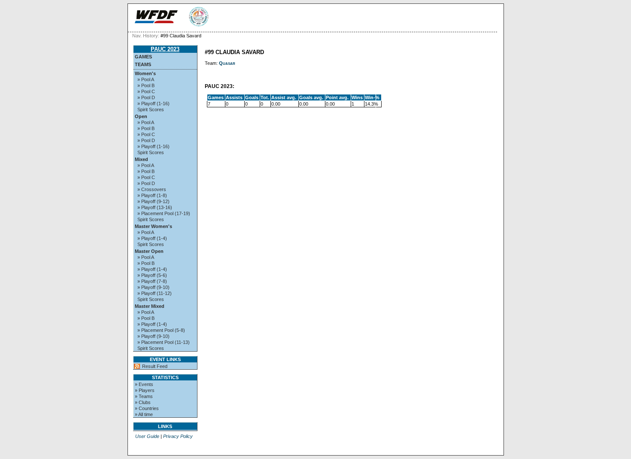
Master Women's (153, 226)
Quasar (227, 63)
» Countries (147, 408)
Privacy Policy (178, 436)
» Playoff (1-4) (152, 238)
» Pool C (146, 91)
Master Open (149, 251)
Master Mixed (149, 306)
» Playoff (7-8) (152, 281)
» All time (144, 414)
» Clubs (143, 402)
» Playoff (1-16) (153, 103)
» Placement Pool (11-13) (163, 342)
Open (141, 116)
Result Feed (154, 366)
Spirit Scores (150, 109)
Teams (143, 64)
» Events (144, 384)
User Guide (147, 436)
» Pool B (146, 85)
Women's (145, 73)
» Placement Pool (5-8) (161, 330)
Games (143, 56)
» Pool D (146, 97)
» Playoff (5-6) (152, 275)
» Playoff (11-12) (154, 293)
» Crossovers (151, 189)
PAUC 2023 (165, 49)
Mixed (141, 159)
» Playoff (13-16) (154, 207)
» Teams (144, 396)
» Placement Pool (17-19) (163, 213)
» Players (145, 390)
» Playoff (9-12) (153, 201)
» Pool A (145, 79)
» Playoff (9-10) (153, 287)
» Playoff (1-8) (152, 195)
